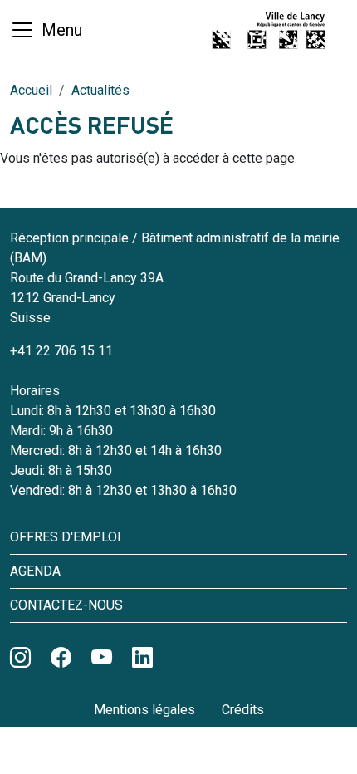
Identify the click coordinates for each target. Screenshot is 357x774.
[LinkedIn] (142, 658)
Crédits (243, 710)
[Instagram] (20, 658)
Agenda (35, 571)
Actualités (100, 90)
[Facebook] (61, 658)
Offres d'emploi (65, 537)
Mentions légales (144, 710)
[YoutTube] (101, 658)
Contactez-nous (66, 605)
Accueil (31, 90)
